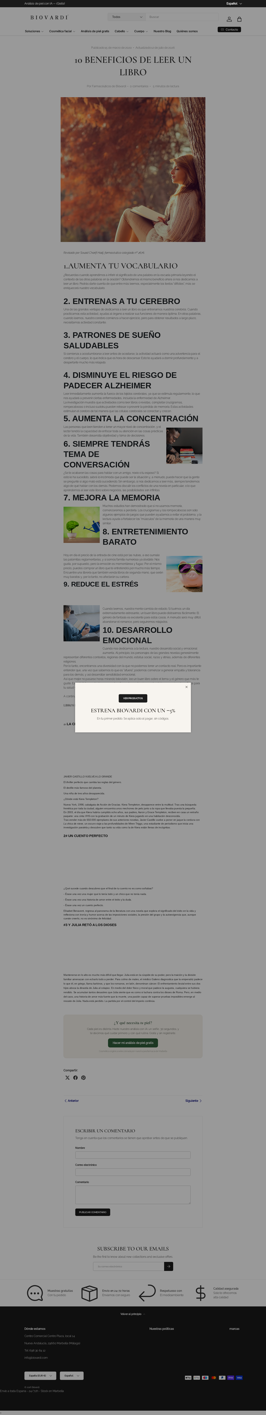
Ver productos (133, 698)
